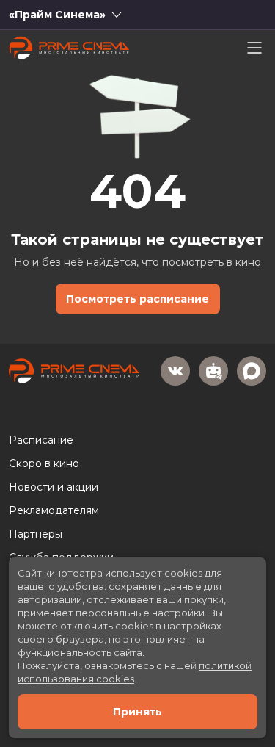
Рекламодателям (54, 510)
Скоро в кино (44, 463)
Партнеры (35, 534)
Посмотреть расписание (137, 299)
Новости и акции (53, 487)
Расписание (41, 440)
